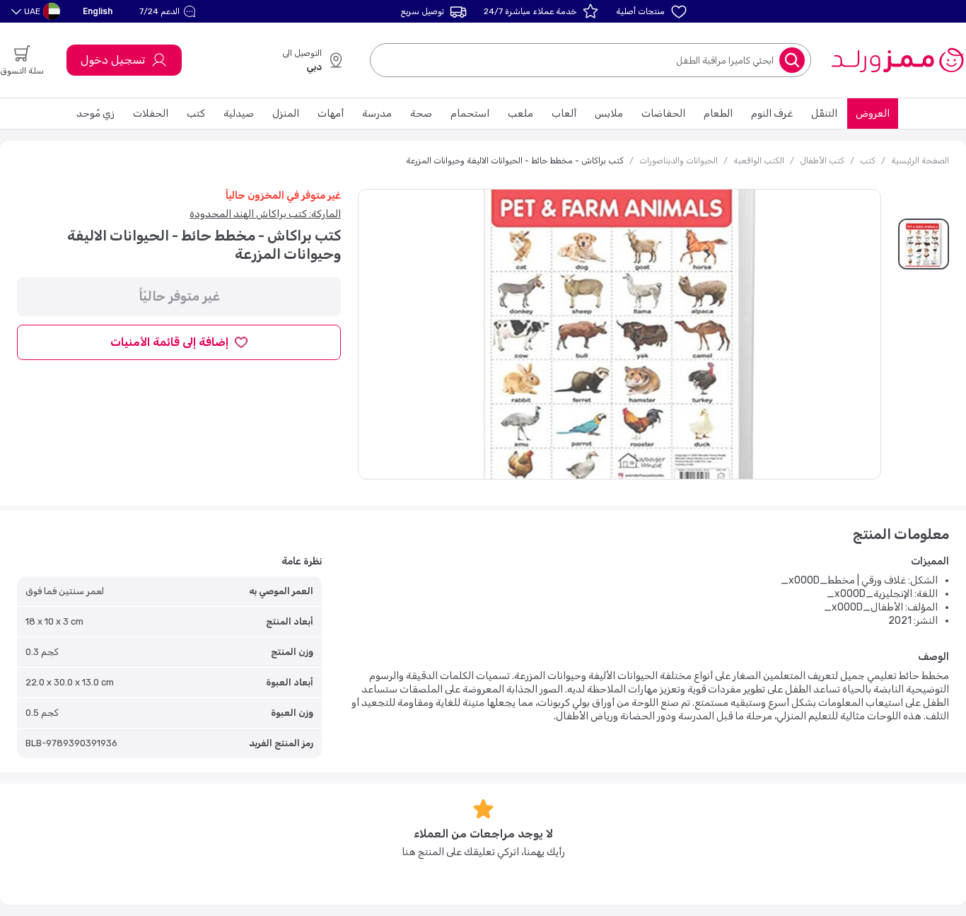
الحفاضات (663, 114)
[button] (169, 11)
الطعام (718, 114)
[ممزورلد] (897, 60)
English (97, 11)
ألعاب (564, 114)
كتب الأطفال (822, 161)
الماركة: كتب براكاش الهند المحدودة (265, 214)
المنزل (285, 114)
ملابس (609, 114)
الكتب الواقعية (758, 161)
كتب (196, 114)
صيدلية (238, 114)
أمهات (331, 114)
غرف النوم (772, 114)
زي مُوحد (95, 114)
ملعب (520, 114)
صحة (421, 114)
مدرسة (377, 114)
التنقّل (824, 114)
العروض (873, 114)
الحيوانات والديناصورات (678, 161)
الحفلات (150, 114)
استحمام (469, 114)
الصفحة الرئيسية (920, 161)
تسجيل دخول (113, 59)
